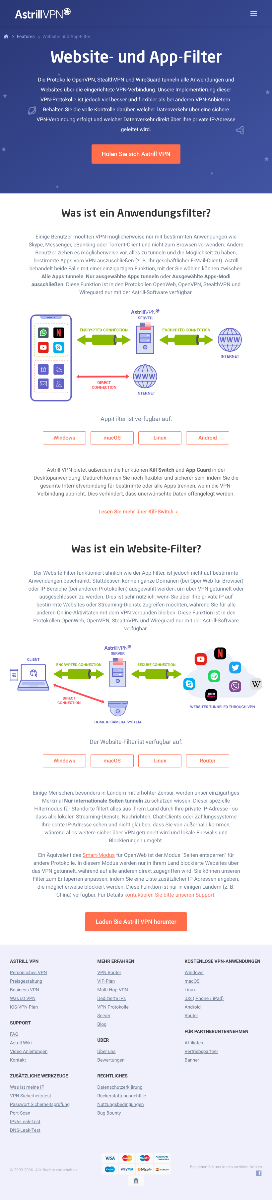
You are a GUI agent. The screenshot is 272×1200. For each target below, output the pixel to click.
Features (25, 36)
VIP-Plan (106, 981)
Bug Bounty (109, 1113)
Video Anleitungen (28, 1051)
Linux (160, 438)
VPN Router (109, 972)
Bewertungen (110, 1060)
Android (207, 438)
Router (208, 760)
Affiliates (193, 1043)
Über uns (106, 1051)
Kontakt (18, 1060)
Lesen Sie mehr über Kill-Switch (136, 511)
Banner (191, 1060)
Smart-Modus (99, 855)
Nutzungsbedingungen (120, 1104)
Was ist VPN (22, 998)
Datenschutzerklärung (119, 1087)
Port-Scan (20, 1113)
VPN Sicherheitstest (30, 1096)
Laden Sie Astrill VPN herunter (136, 921)
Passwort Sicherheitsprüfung (40, 1104)
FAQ (14, 1034)
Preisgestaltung (26, 981)
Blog (101, 1024)
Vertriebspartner (201, 1051)
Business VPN (24, 990)
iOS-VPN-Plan (24, 1007)
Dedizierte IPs (111, 998)
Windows (64, 438)
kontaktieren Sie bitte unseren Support (169, 895)
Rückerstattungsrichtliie (121, 1096)
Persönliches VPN (28, 972)
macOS (112, 438)
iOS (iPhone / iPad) (204, 998)
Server (103, 1015)
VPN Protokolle (112, 1007)
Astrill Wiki (21, 1043)
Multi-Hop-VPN (112, 990)
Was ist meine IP (27, 1087)
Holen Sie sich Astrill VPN (136, 154)
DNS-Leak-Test (25, 1130)
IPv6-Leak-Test (25, 1121)
